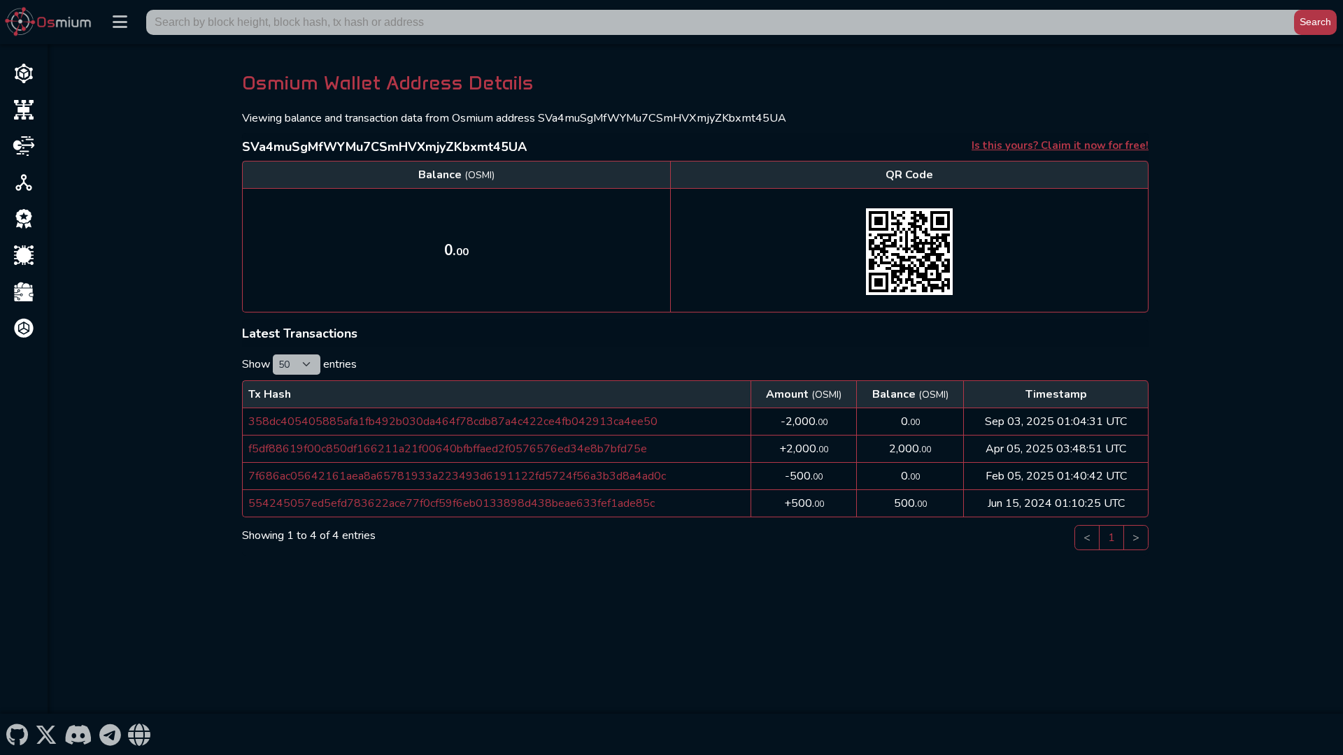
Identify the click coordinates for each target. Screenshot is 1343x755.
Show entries (299, 364)
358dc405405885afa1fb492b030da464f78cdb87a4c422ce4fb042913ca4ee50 (453, 421)
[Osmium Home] (51, 22)
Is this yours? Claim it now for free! (1060, 145)
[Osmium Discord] (78, 734)
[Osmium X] (46, 734)
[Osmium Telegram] (110, 734)
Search (1315, 21)
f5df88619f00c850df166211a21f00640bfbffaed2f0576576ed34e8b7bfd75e (447, 448)
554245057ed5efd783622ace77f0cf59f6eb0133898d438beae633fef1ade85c (451, 503)
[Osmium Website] (139, 734)
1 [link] (1111, 537)
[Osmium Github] (17, 734)
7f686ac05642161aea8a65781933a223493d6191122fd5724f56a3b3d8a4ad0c (457, 476)
